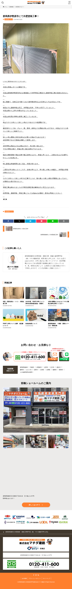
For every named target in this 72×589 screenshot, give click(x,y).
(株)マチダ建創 (12, 267)
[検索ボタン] (2, 2)
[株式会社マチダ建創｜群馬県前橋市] (36, 2)
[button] (8, 221)
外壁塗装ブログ (8, 19)
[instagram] (36, 575)
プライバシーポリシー (35, 578)
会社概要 (24, 578)
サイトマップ (46, 578)
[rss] (38, 575)
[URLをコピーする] (63, 221)
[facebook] (34, 575)
